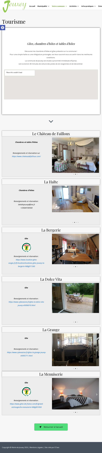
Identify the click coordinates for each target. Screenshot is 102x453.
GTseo (56, 447)
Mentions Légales (36, 447)
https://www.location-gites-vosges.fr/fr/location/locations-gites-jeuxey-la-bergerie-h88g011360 (26, 263)
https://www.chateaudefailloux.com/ (26, 156)
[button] (2, 27)
